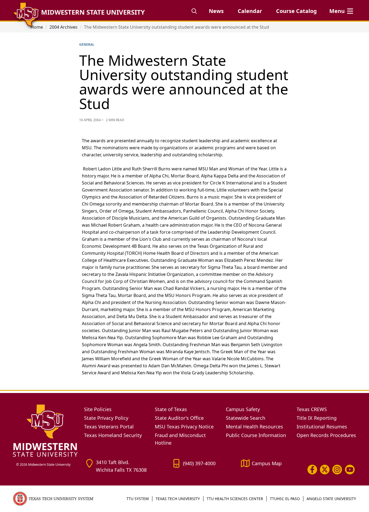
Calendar (250, 11)
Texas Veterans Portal (109, 426)
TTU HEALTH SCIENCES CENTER (235, 498)
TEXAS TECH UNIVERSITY (178, 498)
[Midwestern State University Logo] (45, 430)
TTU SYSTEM (137, 498)
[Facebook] (312, 469)
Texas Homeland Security (113, 435)
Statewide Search (245, 418)
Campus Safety (243, 409)
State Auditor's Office (179, 418)
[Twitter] (324, 469)
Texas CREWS (312, 409)
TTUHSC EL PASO (285, 498)
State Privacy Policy (106, 418)
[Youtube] (350, 469)
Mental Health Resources (254, 426)
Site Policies (98, 409)
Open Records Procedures (326, 435)
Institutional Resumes (322, 426)
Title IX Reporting (317, 418)
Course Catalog (296, 11)
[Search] (194, 11)
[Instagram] (337, 469)
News (216, 11)
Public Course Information (256, 435)
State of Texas (171, 409)
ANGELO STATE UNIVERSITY (331, 498)
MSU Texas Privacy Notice (184, 426)
